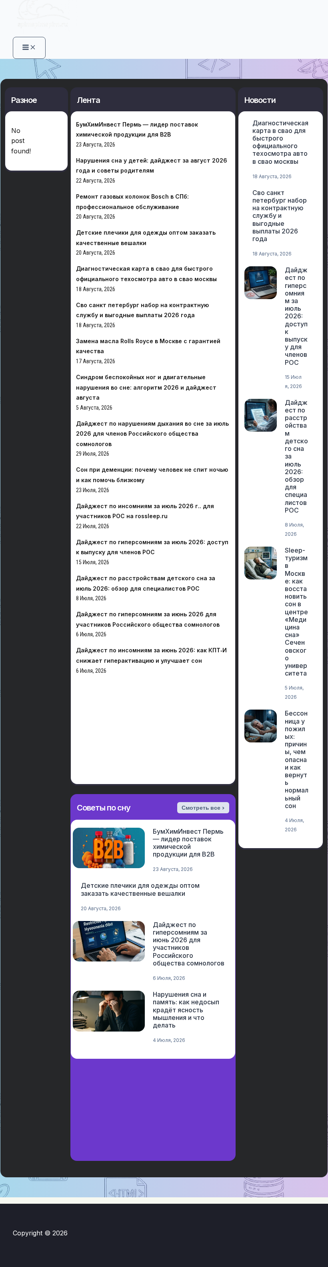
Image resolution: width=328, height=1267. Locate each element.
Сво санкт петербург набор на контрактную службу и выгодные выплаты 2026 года (279, 216)
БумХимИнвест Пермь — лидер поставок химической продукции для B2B (188, 843)
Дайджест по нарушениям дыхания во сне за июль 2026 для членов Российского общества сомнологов (152, 433)
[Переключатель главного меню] (29, 48)
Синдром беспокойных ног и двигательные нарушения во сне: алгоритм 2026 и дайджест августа (146, 387)
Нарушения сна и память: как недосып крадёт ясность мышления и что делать (186, 1009)
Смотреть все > (203, 807)
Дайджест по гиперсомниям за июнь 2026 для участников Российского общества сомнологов (188, 944)
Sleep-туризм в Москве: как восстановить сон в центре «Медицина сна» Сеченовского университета (296, 611)
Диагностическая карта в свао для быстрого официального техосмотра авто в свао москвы (280, 142)
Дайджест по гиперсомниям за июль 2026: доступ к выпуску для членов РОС (296, 316)
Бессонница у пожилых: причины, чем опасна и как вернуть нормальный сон (296, 759)
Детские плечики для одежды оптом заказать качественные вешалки (140, 889)
